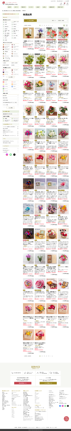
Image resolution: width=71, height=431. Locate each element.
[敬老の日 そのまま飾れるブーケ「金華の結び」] (40, 334)
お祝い (3, 407)
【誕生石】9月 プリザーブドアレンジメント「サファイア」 (51, 95)
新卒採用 (47, 427)
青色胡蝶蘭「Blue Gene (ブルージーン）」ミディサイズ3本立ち (40, 42)
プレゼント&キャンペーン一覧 (39, 407)
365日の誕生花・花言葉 (7, 142)
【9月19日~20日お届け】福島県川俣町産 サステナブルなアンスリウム (63, 42)
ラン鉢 (13, 399)
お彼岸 (3, 394)
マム (35, 395)
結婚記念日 (51, 7)
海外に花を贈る (5, 128)
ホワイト (13, 416)
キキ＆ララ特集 (25, 409)
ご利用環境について (62, 396)
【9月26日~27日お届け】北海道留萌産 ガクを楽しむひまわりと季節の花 (28, 68)
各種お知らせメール (52, 403)
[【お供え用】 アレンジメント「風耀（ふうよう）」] (40, 133)
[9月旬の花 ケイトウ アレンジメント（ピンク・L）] (28, 85)
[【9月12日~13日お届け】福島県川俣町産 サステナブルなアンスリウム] (51, 33)
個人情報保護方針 (25, 427)
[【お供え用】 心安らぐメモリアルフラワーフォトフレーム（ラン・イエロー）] (51, 183)
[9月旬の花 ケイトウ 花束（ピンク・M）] (28, 110)
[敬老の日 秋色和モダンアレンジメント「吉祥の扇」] (40, 308)
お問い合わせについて (62, 398)
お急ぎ (37, 7)
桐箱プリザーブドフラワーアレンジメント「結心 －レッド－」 (40, 168)
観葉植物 (13, 398)
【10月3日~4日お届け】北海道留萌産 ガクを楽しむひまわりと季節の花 (40, 68)
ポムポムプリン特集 (26, 410)
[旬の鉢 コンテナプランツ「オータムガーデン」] (51, 110)
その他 (50, 407)
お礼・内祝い (4, 406)
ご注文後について (62, 393)
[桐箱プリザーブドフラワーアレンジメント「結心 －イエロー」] (63, 158)
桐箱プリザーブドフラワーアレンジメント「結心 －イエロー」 (63, 168)
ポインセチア (37, 393)
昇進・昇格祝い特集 (26, 414)
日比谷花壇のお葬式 (38, 420)
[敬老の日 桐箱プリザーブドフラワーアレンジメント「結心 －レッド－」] (51, 308)
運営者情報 (19, 427)
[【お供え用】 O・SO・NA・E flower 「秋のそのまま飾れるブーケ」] (63, 208)
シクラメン (36, 394)
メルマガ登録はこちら (48, 383)
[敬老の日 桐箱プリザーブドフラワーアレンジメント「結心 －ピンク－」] (63, 308)
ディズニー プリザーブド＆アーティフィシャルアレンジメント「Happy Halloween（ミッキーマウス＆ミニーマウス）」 (28, 194)
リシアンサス (37, 398)
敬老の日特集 (25, 393)
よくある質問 (66, 1)
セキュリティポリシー (31, 427)
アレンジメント (14, 392)
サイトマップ (43, 427)
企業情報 (15, 427)
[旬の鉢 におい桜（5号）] (63, 110)
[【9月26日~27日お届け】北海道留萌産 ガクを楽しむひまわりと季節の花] (28, 59)
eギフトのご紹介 (37, 414)
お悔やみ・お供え (5, 393)
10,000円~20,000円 (6, 65)
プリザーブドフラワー (15, 395)
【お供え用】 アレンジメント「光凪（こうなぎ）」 (51, 143)
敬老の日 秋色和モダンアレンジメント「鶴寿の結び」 (28, 318)
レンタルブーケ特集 (26, 415)
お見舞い (3, 408)
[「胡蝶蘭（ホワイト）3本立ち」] (28, 33)
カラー (36, 399)
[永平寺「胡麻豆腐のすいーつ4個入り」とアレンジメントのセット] (51, 283)
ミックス (13, 417)
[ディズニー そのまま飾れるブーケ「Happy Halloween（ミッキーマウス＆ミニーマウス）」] (28, 233)
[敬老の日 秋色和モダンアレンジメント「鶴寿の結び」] (28, 308)
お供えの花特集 (25, 399)
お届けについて (61, 392)
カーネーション (37, 397)
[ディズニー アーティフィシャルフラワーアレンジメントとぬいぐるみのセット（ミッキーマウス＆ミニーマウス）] (63, 233)
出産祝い (3, 397)
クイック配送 (37, 406)
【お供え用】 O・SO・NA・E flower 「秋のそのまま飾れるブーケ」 (63, 218)
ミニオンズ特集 (25, 398)
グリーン (13, 415)
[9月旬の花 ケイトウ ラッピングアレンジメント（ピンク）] (63, 59)
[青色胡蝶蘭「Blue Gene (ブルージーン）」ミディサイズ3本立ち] (40, 33)
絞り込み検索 (31, 20)
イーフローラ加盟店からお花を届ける (9, 126)
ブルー (13, 414)
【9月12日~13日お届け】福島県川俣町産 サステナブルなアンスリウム (51, 42)
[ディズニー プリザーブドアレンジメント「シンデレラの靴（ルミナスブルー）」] (28, 208)
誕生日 (9, 7)
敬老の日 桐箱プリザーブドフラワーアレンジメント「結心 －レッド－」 (51, 318)
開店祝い (3, 399)
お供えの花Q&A (25, 400)
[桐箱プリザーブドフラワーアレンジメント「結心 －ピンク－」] (51, 158)
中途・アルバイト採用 (53, 427)
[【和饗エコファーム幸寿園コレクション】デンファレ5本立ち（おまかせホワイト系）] (40, 258)
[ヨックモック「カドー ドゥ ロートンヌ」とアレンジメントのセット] (40, 233)
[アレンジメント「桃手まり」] (63, 258)
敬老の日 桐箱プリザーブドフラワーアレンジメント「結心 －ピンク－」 (63, 318)
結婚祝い (3, 398)
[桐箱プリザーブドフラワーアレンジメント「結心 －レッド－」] (40, 158)
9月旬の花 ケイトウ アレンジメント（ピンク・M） (51, 68)
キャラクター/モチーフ (15, 394)
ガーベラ (36, 396)
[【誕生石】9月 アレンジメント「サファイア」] (28, 133)
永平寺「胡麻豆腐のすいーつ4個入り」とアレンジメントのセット (51, 293)
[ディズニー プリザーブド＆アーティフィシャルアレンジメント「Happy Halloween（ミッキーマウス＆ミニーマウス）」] (28, 183)
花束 (12, 393)
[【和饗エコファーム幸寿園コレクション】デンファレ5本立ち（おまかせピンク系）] (28, 258)
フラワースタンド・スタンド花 (16, 405)
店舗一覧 (60, 7)
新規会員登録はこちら (23, 383)
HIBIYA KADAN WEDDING (39, 419)
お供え (44, 7)
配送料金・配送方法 (52, 400)
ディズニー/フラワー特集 (27, 408)
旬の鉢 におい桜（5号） (63, 118)
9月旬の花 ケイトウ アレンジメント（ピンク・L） (28, 95)
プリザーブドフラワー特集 (27, 407)
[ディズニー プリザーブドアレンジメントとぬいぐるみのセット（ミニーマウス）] (51, 233)
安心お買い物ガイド (60, 1)
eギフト (16, 7)
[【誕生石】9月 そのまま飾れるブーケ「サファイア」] (40, 208)
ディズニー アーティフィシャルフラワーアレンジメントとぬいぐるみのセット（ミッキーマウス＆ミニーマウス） (63, 244)
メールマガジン (51, 406)
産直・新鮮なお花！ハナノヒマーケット (9, 135)
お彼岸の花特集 (25, 394)
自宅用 (3, 409)
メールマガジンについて (63, 397)
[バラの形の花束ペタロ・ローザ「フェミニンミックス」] (28, 283)
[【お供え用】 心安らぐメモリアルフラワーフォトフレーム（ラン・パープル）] (40, 183)
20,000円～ (13, 65)
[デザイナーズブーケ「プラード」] (51, 208)
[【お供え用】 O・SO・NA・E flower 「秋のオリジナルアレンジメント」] (28, 158)
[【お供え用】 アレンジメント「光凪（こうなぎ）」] (51, 133)
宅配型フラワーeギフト (6, 130)
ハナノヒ (4, 133)
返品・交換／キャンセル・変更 (53, 402)
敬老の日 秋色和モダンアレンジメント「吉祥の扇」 (40, 318)
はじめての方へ (53, 1)
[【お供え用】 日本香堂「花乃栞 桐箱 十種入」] (51, 258)
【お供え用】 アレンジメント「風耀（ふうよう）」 (40, 143)
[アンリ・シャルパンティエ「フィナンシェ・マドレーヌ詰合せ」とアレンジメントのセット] (63, 283)
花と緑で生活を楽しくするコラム (8, 141)
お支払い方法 (51, 401)
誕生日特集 (25, 392)
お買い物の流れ (51, 399)
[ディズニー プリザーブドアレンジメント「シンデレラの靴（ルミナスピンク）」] (63, 183)
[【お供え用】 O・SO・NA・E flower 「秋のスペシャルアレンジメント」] (40, 85)
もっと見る (11, 107)
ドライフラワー (14, 397)
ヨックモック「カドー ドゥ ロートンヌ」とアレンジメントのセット (40, 243)
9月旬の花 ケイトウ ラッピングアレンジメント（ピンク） (63, 68)
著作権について (38, 427)
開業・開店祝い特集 (26, 412)
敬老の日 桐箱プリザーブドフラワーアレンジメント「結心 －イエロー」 (28, 344)
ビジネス (31, 7)
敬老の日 (23, 7)
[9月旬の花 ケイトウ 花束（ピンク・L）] (40, 110)
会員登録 (50, 404)
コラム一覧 (61, 402)
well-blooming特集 (26, 401)
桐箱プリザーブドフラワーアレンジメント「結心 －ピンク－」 (51, 168)
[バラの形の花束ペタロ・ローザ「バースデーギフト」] (40, 283)
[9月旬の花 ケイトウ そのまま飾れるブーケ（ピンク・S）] (63, 85)
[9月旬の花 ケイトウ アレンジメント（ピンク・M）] (51, 59)
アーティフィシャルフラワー (16, 396)
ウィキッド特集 (25, 397)
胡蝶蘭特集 (25, 413)
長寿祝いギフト (25, 411)
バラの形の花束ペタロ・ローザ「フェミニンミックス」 (28, 293)
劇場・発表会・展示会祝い (6, 405)
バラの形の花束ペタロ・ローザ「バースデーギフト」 (40, 293)
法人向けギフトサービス (7, 113)
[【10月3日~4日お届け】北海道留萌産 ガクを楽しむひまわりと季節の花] (40, 59)
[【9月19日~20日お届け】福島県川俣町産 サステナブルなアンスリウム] (63, 33)
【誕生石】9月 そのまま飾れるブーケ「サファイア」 (40, 218)
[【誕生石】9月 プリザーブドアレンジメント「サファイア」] (51, 85)
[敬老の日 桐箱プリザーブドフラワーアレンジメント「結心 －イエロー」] (28, 334)
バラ (35, 392)
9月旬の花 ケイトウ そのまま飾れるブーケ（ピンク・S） (63, 95)
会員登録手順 (51, 405)
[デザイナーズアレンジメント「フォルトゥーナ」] (63, 133)
